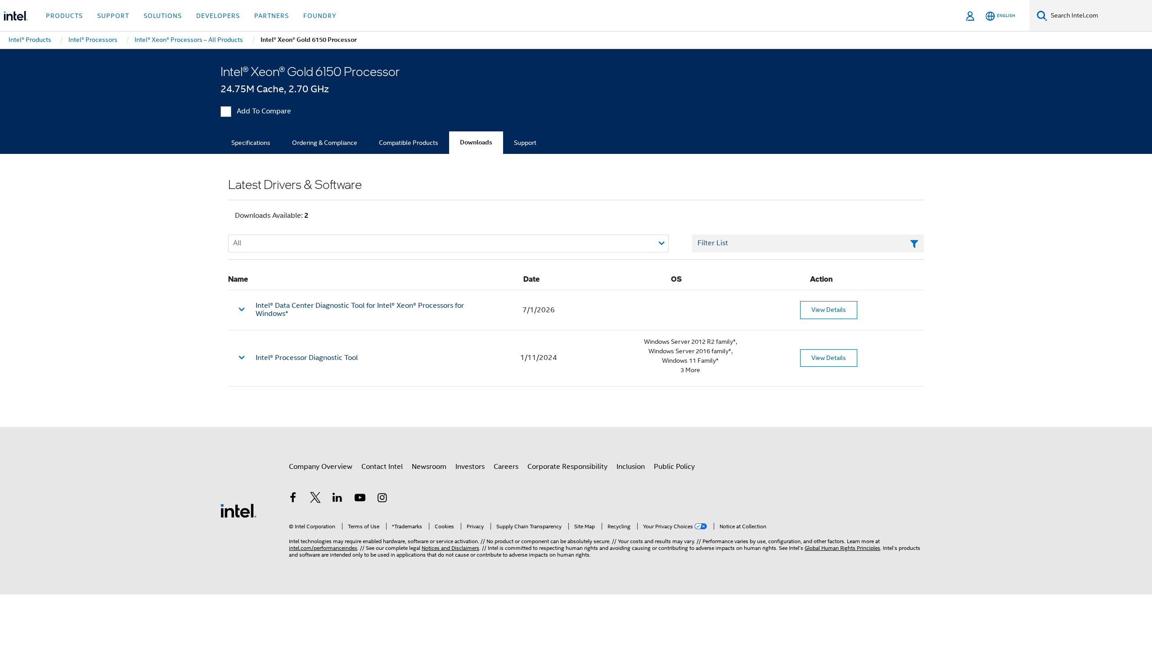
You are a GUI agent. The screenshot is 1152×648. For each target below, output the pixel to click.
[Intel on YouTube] (360, 499)
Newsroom (429, 466)
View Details (828, 310)
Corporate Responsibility (567, 466)
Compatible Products (408, 143)
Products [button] (64, 16)
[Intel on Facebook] (293, 499)
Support (525, 143)
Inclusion (630, 466)
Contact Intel (382, 466)
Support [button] (113, 16)
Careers (506, 466)
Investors (470, 466)
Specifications (250, 143)
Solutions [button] (163, 16)
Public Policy (674, 466)
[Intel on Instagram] (382, 499)
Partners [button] (271, 16)
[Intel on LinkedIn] (337, 499)
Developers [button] (218, 16)
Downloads (476, 142)
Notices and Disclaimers (450, 547)
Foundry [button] (320, 16)
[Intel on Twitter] (315, 499)
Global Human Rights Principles (842, 547)
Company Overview (320, 466)
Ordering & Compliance (324, 143)
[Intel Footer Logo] (238, 510)
